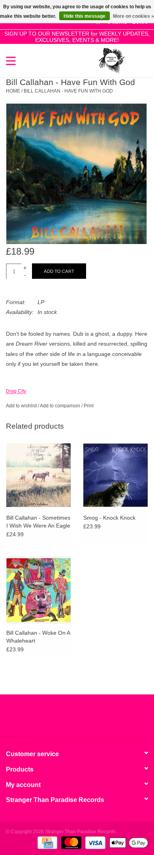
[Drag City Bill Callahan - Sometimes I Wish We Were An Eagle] (38, 475)
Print (89, 406)
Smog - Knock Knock (109, 518)
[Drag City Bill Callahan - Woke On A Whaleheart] (38, 590)
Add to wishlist (21, 406)
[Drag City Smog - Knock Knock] (115, 475)
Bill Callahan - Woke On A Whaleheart (38, 637)
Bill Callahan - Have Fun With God (68, 91)
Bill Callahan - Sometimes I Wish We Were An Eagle (38, 522)
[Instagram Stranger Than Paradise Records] (98, 718)
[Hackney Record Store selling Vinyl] (136, 60)
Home (13, 91)
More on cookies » (133, 16)
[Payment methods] (46, 842)
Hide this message (84, 16)
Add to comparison (60, 406)
